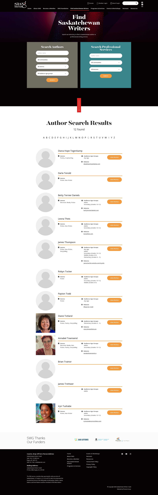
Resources (134, 8)
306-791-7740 (30, 462)
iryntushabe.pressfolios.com (92, 421)
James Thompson (67, 242)
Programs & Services (98, 8)
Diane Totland (65, 315)
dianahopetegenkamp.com (92, 164)
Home (29, 8)
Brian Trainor (65, 361)
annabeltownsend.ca (90, 353)
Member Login (103, 3)
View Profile (114, 157)
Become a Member (49, 8)
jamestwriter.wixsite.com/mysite (94, 263)
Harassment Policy (92, 462)
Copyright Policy (91, 467)
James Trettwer (66, 383)
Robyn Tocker (65, 271)
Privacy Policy (90, 464)
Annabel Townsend (68, 338)
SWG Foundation (63, 8)
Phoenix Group (127, 489)
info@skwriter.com (40, 462)
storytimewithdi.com (90, 329)
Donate (91, 3)
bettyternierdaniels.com (91, 210)
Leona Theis (64, 218)
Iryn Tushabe (64, 406)
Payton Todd (64, 293)
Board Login (116, 3)
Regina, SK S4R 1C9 (32, 460)
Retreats (125, 8)
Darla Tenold (64, 173)
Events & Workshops (113, 8)
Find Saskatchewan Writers (79, 8)
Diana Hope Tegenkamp (70, 150)
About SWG (37, 8)
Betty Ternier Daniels (69, 195)
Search (52, 80)
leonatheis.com (88, 234)
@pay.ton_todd (88, 307)
